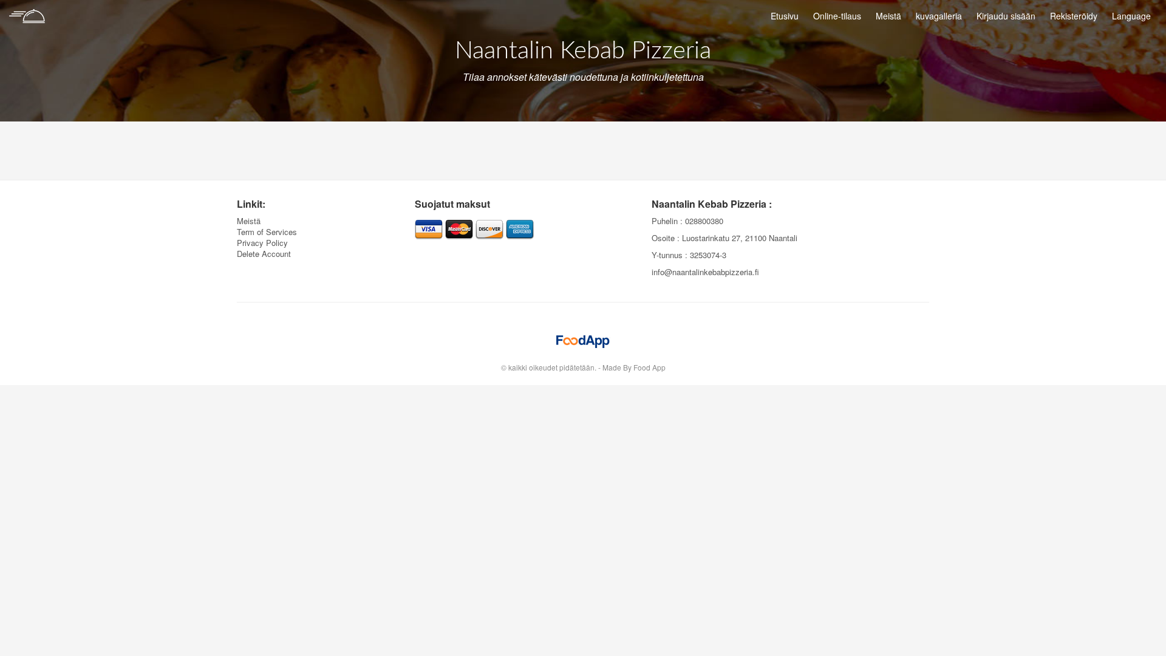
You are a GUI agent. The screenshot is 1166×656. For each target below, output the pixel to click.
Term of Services (267, 231)
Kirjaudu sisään (1006, 16)
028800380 (704, 221)
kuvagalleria (939, 16)
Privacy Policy (262, 242)
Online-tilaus (837, 16)
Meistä (888, 16)
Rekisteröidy (1073, 16)
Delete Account (264, 253)
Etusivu (785, 16)
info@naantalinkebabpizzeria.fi (705, 272)
